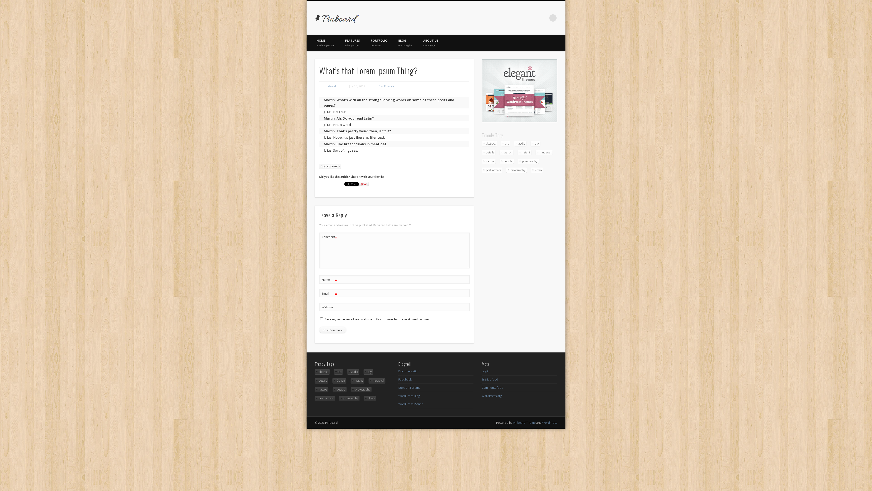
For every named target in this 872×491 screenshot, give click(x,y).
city (537, 143)
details (490, 152)
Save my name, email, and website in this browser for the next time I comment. (378, 319)
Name (329, 280)
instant (526, 152)
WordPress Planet (410, 404)
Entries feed (490, 379)
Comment (329, 237)
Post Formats (386, 86)
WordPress (549, 423)
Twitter (515, 18)
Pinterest (525, 18)
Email (329, 294)
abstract (490, 143)
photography (529, 161)
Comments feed (492, 388)
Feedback (404, 379)
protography (517, 170)
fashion (508, 152)
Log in (486, 371)
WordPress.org (492, 396)
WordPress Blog (409, 396)
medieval (545, 152)
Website (327, 307)
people (508, 161)
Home (325, 42)
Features (352, 42)
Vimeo (543, 18)
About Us (430, 42)
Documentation (408, 371)
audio (521, 143)
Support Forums (409, 388)
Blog (405, 42)
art (507, 143)
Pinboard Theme (524, 423)
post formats (331, 166)
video (538, 170)
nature (490, 161)
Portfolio (379, 42)
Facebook (506, 18)
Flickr (534, 18)
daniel (332, 86)
